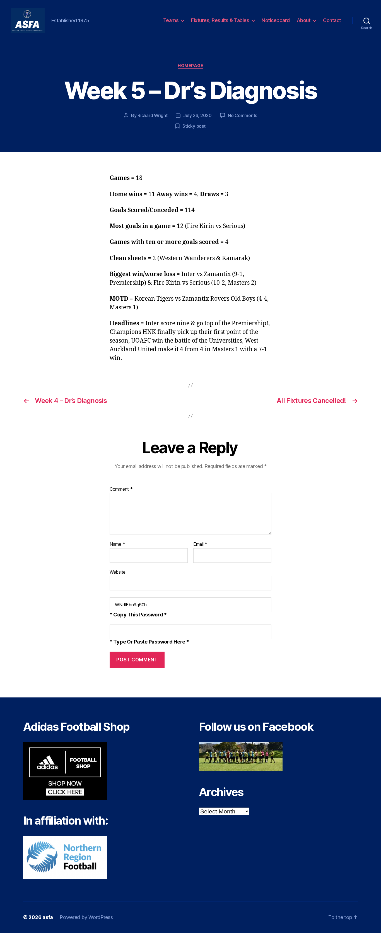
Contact (332, 20)
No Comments (242, 115)
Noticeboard (276, 20)
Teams (171, 20)
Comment (121, 489)
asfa (47, 917)
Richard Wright (152, 115)
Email (200, 544)
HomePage (190, 65)
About (304, 20)
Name (117, 544)
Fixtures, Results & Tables (220, 20)
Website (118, 571)
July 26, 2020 (197, 115)
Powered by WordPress (86, 917)
